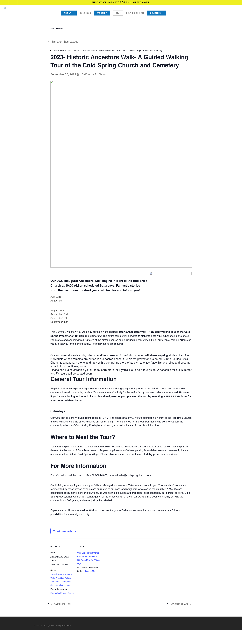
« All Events (56, 28)
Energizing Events (58, 593)
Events (71, 593)
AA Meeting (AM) (180, 603)
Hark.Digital (66, 626)
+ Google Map (89, 571)
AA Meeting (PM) (62, 603)
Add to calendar (65, 531)
